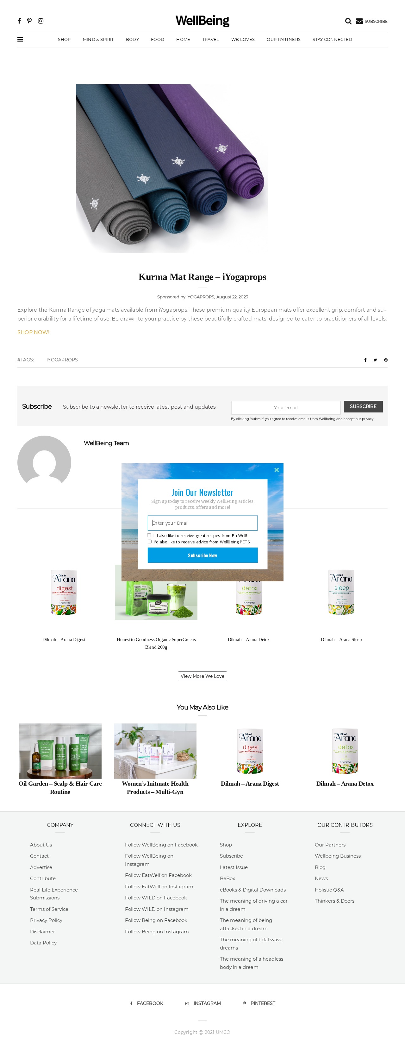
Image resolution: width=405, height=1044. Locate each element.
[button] (202, 491)
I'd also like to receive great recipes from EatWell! (200, 535)
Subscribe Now (202, 554)
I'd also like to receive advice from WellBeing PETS (202, 542)
